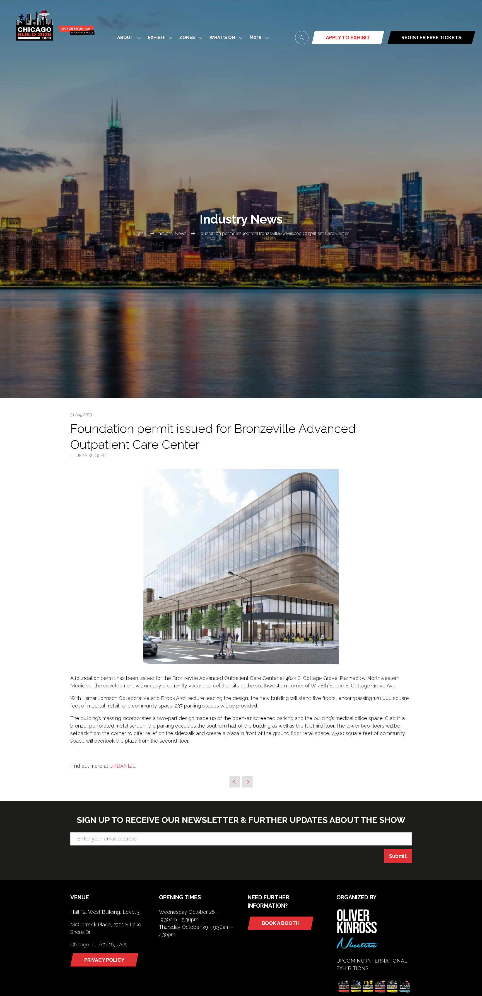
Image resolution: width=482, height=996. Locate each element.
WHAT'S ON (222, 37)
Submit (398, 856)
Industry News (172, 233)
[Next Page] (247, 781)
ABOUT (125, 37)
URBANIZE (123, 766)
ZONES (187, 37)
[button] (257, 37)
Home (139, 233)
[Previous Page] (234, 781)
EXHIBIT (156, 37)
